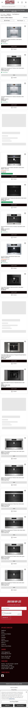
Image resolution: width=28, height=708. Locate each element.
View (14, 75)
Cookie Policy (12, 698)
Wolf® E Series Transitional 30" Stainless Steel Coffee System (12, 477)
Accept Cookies (20, 705)
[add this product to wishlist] (25, 26)
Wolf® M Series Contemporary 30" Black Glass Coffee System (12, 503)
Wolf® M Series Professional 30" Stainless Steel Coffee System (12, 556)
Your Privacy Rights (14, 701)
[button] (2, 2)
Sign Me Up (5, 617)
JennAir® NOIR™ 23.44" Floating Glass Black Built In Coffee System (13, 198)
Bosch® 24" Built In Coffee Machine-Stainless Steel (10, 256)
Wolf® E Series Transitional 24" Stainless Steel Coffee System (12, 68)
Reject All (7, 705)
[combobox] (20, 20)
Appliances (9, 14)
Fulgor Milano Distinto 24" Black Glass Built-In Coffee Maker (12, 287)
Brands (2, 632)
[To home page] (10, 2)
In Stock (3, 635)
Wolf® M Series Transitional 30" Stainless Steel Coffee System (12, 582)
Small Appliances (15, 14)
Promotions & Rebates (6, 634)
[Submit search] (24, 6)
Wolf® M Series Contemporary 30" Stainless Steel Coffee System (13, 530)
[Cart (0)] (25, 2)
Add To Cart (14, 46)
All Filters (8, 20)
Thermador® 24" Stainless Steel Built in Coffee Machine (11, 39)
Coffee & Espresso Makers (6, 15)
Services (3, 639)
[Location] (18, 2)
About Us (3, 642)
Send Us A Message (5, 658)
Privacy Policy (14, 689)
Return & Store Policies (6, 646)
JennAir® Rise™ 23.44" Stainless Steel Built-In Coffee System (12, 167)
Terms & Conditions (14, 687)
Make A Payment (4, 640)
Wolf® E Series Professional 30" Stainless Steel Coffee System (12, 451)
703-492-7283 (8, 656)
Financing (3, 637)
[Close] (26, 692)
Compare (15, 49)
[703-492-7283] (22, 2)
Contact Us (3, 644)
